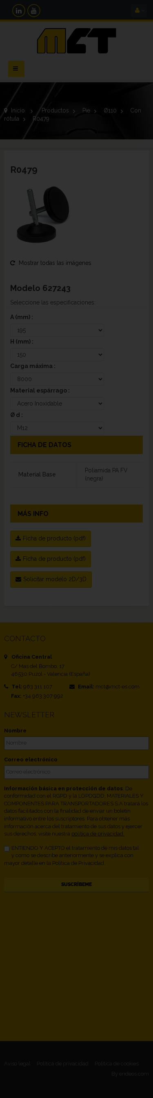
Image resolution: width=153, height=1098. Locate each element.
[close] (132, 494)
